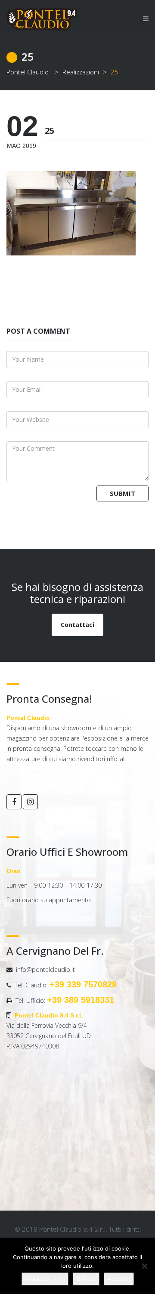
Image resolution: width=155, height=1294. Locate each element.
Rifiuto (86, 1279)
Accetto (118, 1279)
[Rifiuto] (144, 1266)
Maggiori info (45, 1279)
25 (49, 130)
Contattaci (77, 625)
